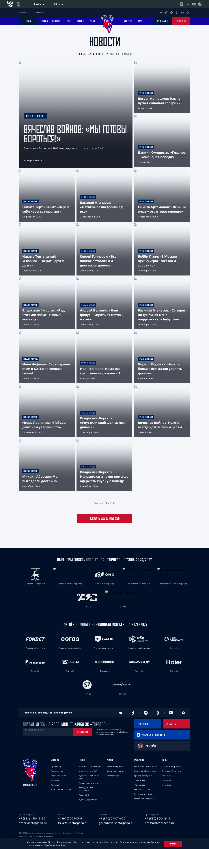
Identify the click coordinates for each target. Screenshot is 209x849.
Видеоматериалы (114, 766)
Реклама (166, 776)
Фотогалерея (112, 776)
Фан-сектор (140, 785)
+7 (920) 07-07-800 (112, 818)
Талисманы (139, 780)
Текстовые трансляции (90, 766)
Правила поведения (144, 799)
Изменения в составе (61, 789)
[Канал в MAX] (187, 12)
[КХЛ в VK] (181, 4)
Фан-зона (139, 760)
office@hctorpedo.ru (33, 822)
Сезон (82, 760)
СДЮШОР (166, 780)
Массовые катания (143, 794)
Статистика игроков (88, 783)
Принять (173, 843)
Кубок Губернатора (88, 799)
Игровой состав (58, 776)
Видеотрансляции (115, 771)
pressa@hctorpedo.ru (159, 822)
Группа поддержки (143, 776)
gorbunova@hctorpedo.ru (116, 822)
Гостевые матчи (142, 789)
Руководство (57, 771)
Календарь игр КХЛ (88, 771)
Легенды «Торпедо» (171, 771)
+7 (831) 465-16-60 (32, 818)
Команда (55, 760)
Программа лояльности (145, 766)
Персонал (55, 785)
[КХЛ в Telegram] (200, 4)
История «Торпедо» (171, 766)
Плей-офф (84, 795)
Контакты (166, 785)
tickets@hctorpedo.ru (73, 822)
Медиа (109, 760)
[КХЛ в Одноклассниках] (188, 4)
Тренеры (55, 780)
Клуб (164, 760)
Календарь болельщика (145, 771)
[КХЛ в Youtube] (194, 4)
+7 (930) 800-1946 (157, 818)
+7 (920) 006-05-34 (71, 818)
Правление (56, 766)
